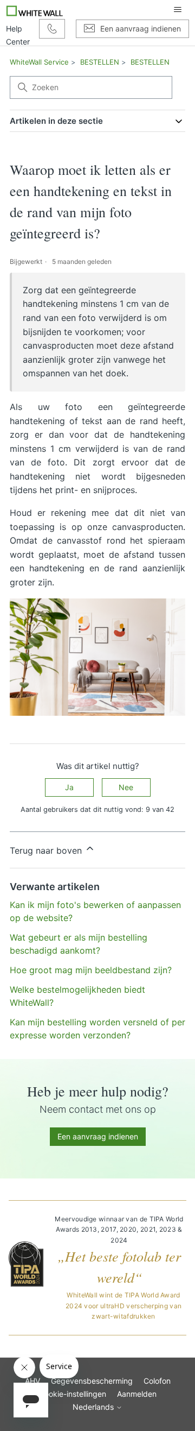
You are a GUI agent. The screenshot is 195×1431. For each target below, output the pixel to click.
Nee (126, 787)
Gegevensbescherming (92, 1380)
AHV (32, 1380)
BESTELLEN (99, 62)
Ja (69, 787)
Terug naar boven (47, 850)
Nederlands (94, 1407)
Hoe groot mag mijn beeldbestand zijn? (91, 969)
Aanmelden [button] (137, 1393)
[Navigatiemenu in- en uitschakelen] (177, 9)
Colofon (157, 1380)
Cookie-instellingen (72, 1393)
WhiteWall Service (39, 62)
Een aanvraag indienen (97, 1136)
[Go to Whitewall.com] (35, 9)
